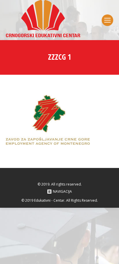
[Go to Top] (109, 254)
